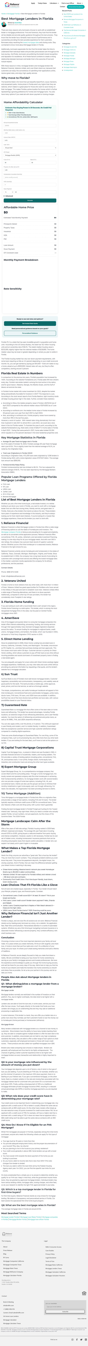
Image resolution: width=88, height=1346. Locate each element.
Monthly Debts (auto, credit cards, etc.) (14, 130)
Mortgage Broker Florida (18, 1219)
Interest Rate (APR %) (9, 137)
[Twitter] (81, 1339)
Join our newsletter (51, 1303)
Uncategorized (68, 70)
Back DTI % (33, 159)
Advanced (9, 196)
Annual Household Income (11, 122)
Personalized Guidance (76, 7)
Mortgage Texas (68, 61)
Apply (33, 3)
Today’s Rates (42, 3)
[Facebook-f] (77, 1339)
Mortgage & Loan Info (70, 47)
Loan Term (6, 144)
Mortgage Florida (13, 14)
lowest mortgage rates (31, 42)
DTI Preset (6, 152)
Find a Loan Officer (68, 3)
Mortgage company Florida (11, 532)
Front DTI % (7, 159)
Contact (62, 6)
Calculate (30, 200)
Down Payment (8, 189)
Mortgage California (69, 50)
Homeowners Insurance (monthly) (13, 174)
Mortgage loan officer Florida (38, 1219)
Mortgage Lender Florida (10, 1217)
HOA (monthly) (8, 181)
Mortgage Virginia (69, 64)
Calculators (53, 3)
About (79, 3)
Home (3, 14)
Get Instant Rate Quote (30, 323)
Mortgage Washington (70, 67)
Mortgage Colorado (69, 53)
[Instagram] (72, 1339)
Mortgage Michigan (69, 58)
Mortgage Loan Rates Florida (30, 1217)
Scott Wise (18, 23)
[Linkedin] (86, 1339)
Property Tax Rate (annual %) (11, 167)
